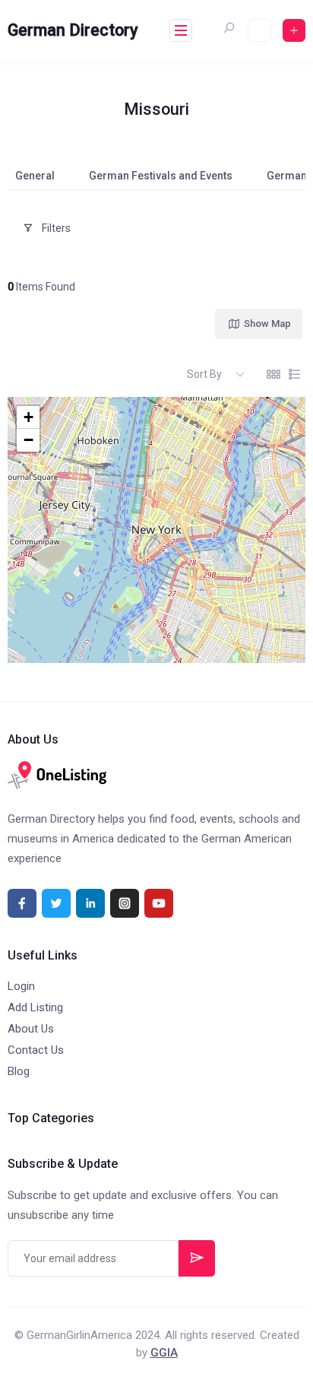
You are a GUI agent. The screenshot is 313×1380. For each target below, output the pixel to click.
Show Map (267, 323)
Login (21, 986)
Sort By (204, 374)
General (35, 176)
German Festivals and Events (160, 176)
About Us (31, 1029)
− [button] (28, 439)
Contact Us (36, 1050)
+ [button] (28, 417)
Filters (56, 228)
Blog (19, 1071)
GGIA (164, 1352)
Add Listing (35, 1007)
